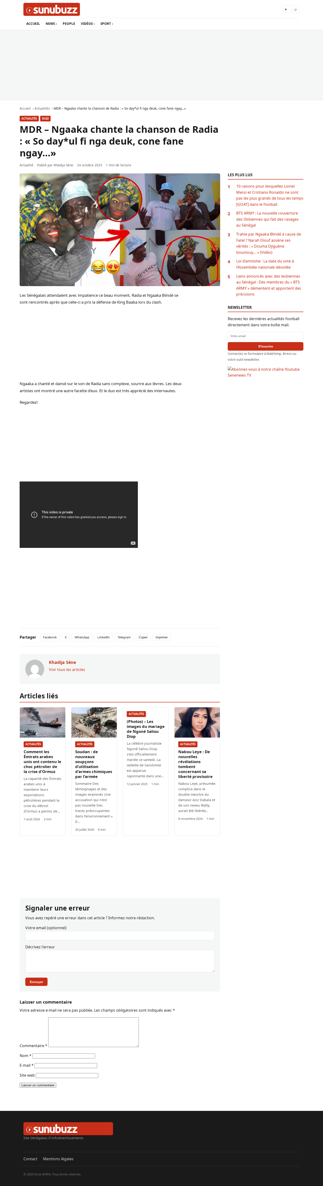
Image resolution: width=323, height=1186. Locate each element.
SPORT (105, 23)
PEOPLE (69, 23)
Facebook (50, 637)
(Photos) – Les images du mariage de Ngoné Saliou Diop (146, 729)
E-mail (27, 1065)
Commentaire (33, 1045)
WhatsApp (82, 637)
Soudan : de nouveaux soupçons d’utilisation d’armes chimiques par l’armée (93, 764)
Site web (27, 1075)
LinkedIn (103, 637)
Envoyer (36, 982)
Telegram (124, 637)
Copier (143, 637)
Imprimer (162, 637)
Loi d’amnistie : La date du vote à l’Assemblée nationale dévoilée (265, 264)
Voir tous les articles (67, 669)
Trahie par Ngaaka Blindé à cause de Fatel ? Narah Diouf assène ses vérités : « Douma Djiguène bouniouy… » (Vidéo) (268, 243)
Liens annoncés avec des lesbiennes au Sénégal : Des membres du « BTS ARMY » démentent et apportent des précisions (268, 285)
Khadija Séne (63, 165)
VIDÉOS (87, 23)
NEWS (50, 23)
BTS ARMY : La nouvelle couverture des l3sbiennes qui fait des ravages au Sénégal (267, 219)
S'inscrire (265, 346)
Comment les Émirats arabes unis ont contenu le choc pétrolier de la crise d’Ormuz (42, 761)
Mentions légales (58, 1158)
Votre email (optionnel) (45, 927)
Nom (25, 1055)
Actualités (29, 118)
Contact (30, 1158)
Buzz (45, 118)
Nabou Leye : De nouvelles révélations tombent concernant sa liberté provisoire (195, 764)
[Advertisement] (161, 65)
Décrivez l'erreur (40, 947)
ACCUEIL (33, 23)
